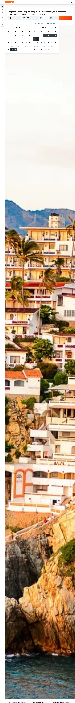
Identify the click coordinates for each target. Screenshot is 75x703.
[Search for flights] (2, 6)
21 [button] (8, 46)
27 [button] (29, 46)
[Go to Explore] (2, 17)
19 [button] (26, 42)
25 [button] (22, 46)
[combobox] (32, 14)
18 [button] (22, 42)
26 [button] (26, 46)
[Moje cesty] (2, 24)
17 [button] (18, 42)
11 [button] (22, 39)
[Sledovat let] (2, 20)
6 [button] (29, 35)
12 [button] (26, 39)
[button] (2, 2)
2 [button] (15, 35)
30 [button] (15, 49)
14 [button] (8, 42)
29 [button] (12, 49)
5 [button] (34, 39)
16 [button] (15, 42)
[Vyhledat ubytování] (2, 9)
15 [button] (11, 42)
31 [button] (51, 49)
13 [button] (29, 39)
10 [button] (19, 39)
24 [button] (19, 46)
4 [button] (22, 35)
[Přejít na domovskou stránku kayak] (9, 2)
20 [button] (29, 42)
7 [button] (8, 39)
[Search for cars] (2, 12)
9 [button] (15, 39)
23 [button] (15, 46)
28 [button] (8, 49)
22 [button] (12, 46)
